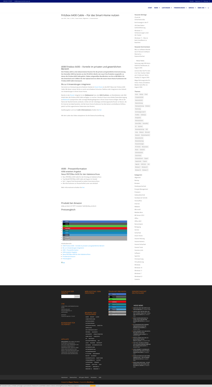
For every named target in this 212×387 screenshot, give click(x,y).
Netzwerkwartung (91, 349)
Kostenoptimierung (91, 340)
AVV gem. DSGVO (84, 377)
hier (100, 110)
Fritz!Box (137, 114)
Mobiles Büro (139, 212)
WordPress (90, 382)
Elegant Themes (74, 382)
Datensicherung (139, 103)
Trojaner (96, 362)
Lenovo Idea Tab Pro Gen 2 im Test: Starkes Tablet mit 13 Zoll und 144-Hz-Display (142, 313)
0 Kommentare (94, 18)
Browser (137, 183)
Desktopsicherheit (140, 186)
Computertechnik (139, 97)
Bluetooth (66, 99)
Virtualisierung (139, 262)
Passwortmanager (91, 351)
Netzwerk (88, 345)
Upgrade (88, 364)
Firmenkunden (179, 8)
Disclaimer (94, 377)
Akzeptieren (93, 385)
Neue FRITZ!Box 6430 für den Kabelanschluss (76, 254)
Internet (137, 204)
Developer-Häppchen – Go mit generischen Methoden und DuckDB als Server (141, 364)
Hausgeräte (89, 334)
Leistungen (166, 8)
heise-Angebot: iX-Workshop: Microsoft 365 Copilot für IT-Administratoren (141, 351)
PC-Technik (88, 353)
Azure (136, 94)
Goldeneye (143, 114)
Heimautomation (98, 334)
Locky (87, 343)
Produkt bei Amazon (69, 256)
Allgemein (85, 18)
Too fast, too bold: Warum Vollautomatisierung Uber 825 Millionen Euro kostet (142, 344)
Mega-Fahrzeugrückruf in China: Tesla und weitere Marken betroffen (142, 82)
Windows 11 (145, 170)
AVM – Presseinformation (70, 250)
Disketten (147, 106)
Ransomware (139, 224)
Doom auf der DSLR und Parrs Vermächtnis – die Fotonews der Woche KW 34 (141, 357)
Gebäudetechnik (140, 195)
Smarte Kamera (139, 241)
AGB (100, 377)
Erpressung (138, 109)
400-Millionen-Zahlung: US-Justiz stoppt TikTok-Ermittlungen (141, 339)
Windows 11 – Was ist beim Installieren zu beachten (141, 40)
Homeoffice (138, 201)
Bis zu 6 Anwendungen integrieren (73, 248)
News (156, 8)
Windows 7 (137, 167)
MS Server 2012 (139, 215)
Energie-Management (141, 189)
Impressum (197, 1)
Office (136, 218)
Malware (137, 207)
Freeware (137, 192)
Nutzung (206, 1)
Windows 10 (138, 170)
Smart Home (78, 18)
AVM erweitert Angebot (70, 252)
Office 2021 (138, 221)
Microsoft (138, 209)
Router (72, 95)
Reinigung (138, 227)
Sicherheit (138, 233)
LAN (99, 340)
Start (150, 8)
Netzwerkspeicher (97, 345)
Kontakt (192, 1)
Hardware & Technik (141, 198)
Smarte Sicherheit (140, 244)
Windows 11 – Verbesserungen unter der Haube (142, 33)
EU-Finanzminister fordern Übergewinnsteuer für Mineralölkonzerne (141, 326)
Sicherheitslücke (90, 358)
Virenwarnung (139, 259)
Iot (86, 338)
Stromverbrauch (90, 360)
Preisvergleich (67, 259)
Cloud (146, 94)
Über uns (201, 8)
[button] (66, 222)
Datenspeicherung (139, 106)
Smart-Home (99, 87)
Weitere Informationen (84, 385)
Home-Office (89, 336)
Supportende (89, 362)
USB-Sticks (94, 364)
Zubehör (137, 279)
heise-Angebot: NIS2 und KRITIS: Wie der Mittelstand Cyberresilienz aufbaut (141, 332)
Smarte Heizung (140, 238)
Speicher (137, 256)
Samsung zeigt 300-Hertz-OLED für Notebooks (141, 308)
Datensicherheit (139, 100)
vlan (100, 364)
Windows (137, 265)
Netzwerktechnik (90, 347)
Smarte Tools (139, 247)
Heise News (140, 61)
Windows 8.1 (145, 167)
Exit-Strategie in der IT (141, 22)
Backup (141, 94)
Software (137, 253)
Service (191, 8)
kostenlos (91, 338)
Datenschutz (73, 377)
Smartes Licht (139, 250)
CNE (65, 18)
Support (98, 360)
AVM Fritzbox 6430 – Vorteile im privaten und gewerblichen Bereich (83, 246)
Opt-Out (97, 385)
